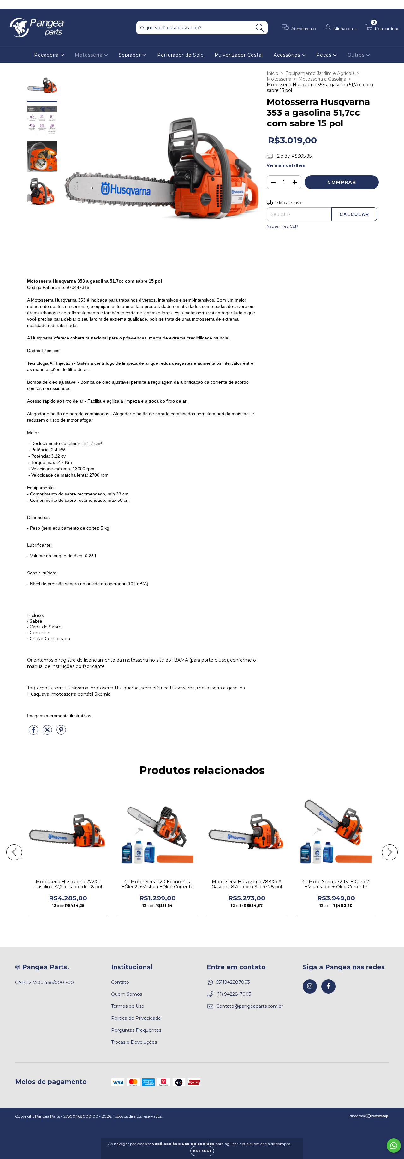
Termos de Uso (127, 1006)
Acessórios (288, 55)
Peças (324, 55)
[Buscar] (259, 28)
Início (272, 73)
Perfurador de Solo (180, 55)
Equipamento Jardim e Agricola (320, 73)
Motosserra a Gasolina (322, 79)
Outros (357, 55)
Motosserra (89, 55)
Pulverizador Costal (239, 55)
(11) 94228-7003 (233, 994)
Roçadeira (47, 55)
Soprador (130, 55)
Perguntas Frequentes (136, 1030)
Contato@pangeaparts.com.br (249, 1006)
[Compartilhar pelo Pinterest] (61, 732)
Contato (120, 982)
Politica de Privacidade (136, 1018)
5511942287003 (233, 982)
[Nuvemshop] (369, 1116)
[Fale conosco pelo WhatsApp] (394, 1145)
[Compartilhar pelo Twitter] (48, 732)
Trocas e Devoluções (134, 1042)
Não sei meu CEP (282, 226)
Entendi (202, 1151)
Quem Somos (126, 994)
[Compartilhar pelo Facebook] (34, 732)
